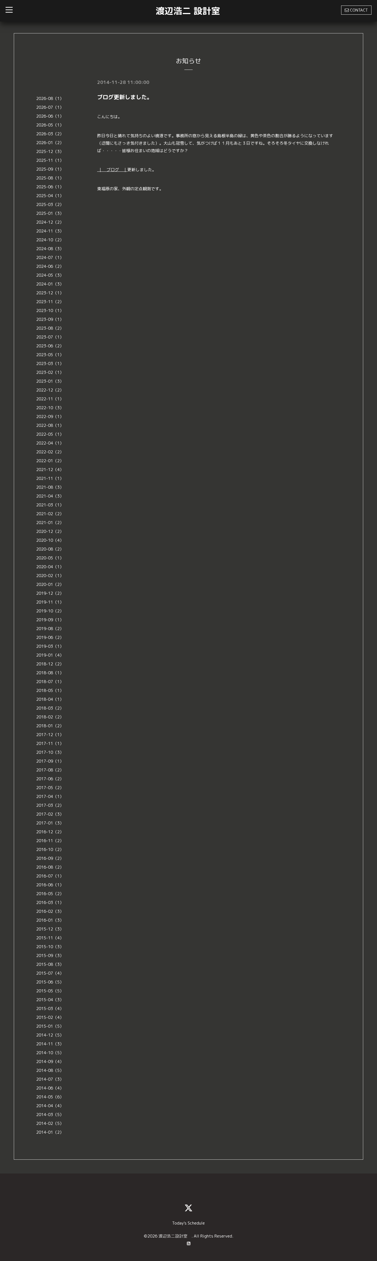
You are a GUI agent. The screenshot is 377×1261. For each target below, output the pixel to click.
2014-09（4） (50, 1061)
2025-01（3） (50, 213)
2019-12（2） (50, 593)
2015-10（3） (50, 947)
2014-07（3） (50, 1079)
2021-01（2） (50, 522)
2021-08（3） (50, 487)
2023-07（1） (50, 337)
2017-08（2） (50, 770)
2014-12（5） (50, 1035)
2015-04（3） (50, 1000)
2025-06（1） (50, 187)
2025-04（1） (50, 196)
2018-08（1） (50, 673)
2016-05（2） (50, 894)
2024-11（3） (50, 231)
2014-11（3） (50, 1044)
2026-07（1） (50, 107)
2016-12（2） (50, 832)
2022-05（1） (50, 434)
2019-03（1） (50, 646)
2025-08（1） (50, 178)
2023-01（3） (50, 381)
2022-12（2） (50, 390)
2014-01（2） (50, 1132)
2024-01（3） (50, 284)
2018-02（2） (50, 717)
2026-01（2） (50, 143)
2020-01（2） (50, 584)
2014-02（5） (50, 1123)
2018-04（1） (50, 699)
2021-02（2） (50, 514)
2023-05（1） (50, 355)
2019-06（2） (50, 637)
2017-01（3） (50, 823)
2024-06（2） (50, 266)
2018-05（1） (50, 690)
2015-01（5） (50, 1026)
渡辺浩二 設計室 (188, 11)
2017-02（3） (50, 814)
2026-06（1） (50, 116)
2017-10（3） (50, 752)
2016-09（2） (50, 858)
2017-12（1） (50, 734)
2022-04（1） (50, 443)
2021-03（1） (50, 505)
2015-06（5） (50, 982)
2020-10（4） (50, 540)
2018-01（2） (50, 726)
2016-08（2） (50, 867)
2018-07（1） (50, 681)
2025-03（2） (50, 204)
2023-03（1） (50, 363)
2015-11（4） (50, 938)
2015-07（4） (50, 973)
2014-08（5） (50, 1070)
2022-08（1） (50, 425)
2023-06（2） (50, 346)
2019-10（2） (50, 611)
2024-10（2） (50, 240)
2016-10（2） (50, 849)
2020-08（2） (50, 549)
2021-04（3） (50, 496)
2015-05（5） (50, 991)
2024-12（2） (50, 222)
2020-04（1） (50, 567)
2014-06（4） (50, 1088)
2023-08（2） (50, 328)
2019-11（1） (50, 602)
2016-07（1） (50, 876)
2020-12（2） (50, 531)
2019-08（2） (50, 628)
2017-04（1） (50, 796)
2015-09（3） (50, 955)
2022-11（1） (50, 399)
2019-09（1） (50, 620)
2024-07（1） (50, 257)
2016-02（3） (50, 911)
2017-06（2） (50, 779)
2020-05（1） (50, 558)
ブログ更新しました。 (124, 97)
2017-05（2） (50, 788)
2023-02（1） (50, 372)
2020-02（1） (50, 575)
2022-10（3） (50, 408)
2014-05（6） (50, 1097)
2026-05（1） (50, 125)
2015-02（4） (50, 1017)
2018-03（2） (50, 708)
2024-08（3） (50, 249)
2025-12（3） (50, 151)
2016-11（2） (50, 841)
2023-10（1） (50, 310)
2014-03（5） (50, 1114)
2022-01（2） (50, 461)
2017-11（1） (50, 743)
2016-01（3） (50, 920)
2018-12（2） (50, 664)
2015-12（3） (50, 929)
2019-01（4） (50, 655)
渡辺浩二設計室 (175, 1236)
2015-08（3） (50, 964)
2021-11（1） (50, 478)
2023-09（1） (50, 319)
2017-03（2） (50, 805)
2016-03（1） (50, 902)
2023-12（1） (50, 293)
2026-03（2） (50, 134)
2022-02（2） (50, 452)
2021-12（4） (50, 469)
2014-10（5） (50, 1053)
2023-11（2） (50, 302)
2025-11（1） (50, 160)
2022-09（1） (50, 416)
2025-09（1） (50, 169)
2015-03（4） (50, 1008)
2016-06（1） (50, 885)
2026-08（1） (50, 98)
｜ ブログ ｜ (112, 170)
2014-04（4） (50, 1106)
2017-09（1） (50, 761)
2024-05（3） (50, 275)
